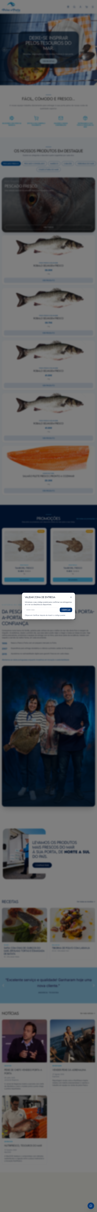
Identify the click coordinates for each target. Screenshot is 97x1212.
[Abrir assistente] (91, 1205)
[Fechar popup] (71, 597)
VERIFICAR (66, 610)
